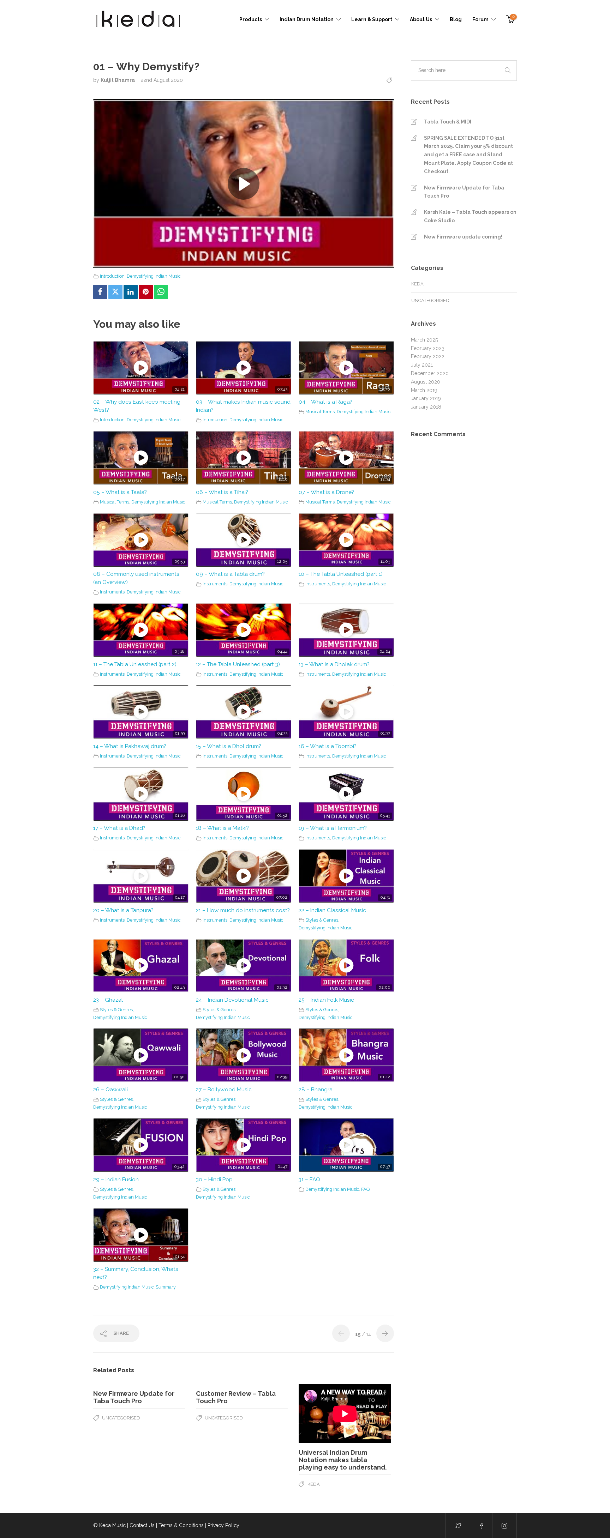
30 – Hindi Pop (214, 1179)
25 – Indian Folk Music (326, 1000)
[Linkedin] (131, 292)
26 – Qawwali (110, 1089)
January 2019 (426, 398)
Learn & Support (371, 19)
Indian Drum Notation (307, 19)
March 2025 (424, 340)
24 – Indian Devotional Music (232, 1000)
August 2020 (425, 382)
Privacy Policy (223, 1525)
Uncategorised (121, 1418)
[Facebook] (100, 292)
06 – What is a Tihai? (222, 492)
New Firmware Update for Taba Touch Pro (464, 192)
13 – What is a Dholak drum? (334, 664)
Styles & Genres (321, 920)
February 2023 (427, 348)
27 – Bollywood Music (224, 1089)
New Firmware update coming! (463, 237)
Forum (480, 19)
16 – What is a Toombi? (328, 746)
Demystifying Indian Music (153, 276)
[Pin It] (146, 292)
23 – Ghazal (108, 1000)
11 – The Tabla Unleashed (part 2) (135, 664)
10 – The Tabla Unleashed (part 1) (341, 574)
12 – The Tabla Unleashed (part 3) (238, 664)
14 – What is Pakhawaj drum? (129, 746)
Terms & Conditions (181, 1525)
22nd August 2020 (161, 80)
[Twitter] (115, 292)
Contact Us (142, 1525)
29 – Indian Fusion (116, 1179)
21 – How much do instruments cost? (243, 910)
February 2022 (427, 356)
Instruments (112, 592)
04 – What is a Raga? (325, 402)
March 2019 (424, 390)
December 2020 (430, 373)
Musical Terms (320, 411)
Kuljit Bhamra (118, 80)
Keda (313, 1484)
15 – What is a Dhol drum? (228, 746)
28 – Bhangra (316, 1089)
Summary (166, 1287)
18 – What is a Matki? (222, 828)
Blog (456, 19)
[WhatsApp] (161, 292)
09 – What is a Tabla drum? (230, 574)
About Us (421, 19)
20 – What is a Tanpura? (123, 910)
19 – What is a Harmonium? (333, 828)
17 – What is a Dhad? (119, 828)
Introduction (112, 276)
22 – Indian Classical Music (332, 910)
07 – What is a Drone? (326, 492)
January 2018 (426, 407)
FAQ (365, 1189)
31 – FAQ (309, 1179)
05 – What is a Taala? (120, 492)
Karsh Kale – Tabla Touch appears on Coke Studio (470, 216)
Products (250, 19)
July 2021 (422, 365)
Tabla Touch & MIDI (447, 122)
